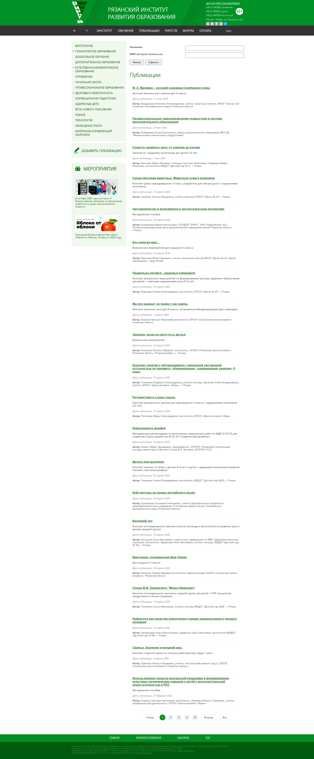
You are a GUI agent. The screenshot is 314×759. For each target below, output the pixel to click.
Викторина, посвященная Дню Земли (159, 557)
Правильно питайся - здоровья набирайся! (163, 273)
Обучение (125, 30)
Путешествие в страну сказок (153, 397)
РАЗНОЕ (80, 115)
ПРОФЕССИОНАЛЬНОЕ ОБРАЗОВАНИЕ (99, 87)
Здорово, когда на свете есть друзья (159, 334)
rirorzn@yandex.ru (143, 753)
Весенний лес (142, 521)
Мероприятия (99, 169)
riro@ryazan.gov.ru (185, 751)
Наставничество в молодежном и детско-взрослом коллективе (178, 209)
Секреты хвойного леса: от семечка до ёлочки (166, 147)
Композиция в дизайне (149, 428)
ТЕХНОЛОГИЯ (83, 120)
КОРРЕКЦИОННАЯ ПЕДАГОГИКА (95, 98)
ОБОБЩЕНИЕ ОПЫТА (88, 125)
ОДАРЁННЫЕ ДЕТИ (87, 104)
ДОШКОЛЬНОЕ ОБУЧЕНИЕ (92, 56)
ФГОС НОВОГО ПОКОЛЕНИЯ (93, 109)
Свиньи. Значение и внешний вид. (157, 647)
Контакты (183, 737)
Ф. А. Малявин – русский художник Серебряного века (171, 87)
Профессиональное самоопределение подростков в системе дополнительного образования (177, 120)
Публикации (149, 30)
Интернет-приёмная (148, 737)
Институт (104, 30)
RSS (208, 737)
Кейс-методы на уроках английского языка (163, 492)
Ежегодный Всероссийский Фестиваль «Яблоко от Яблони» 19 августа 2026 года (98, 236)
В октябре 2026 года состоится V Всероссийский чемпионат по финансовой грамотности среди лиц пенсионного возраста (98, 202)
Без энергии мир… (146, 242)
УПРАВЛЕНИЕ (83, 76)
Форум (188, 30)
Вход (228, 30)
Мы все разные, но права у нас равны (160, 303)
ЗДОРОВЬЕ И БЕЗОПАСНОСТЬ (94, 93)
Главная (114, 737)
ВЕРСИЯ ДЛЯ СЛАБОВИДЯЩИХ (223, 3)
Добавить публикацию (102, 150)
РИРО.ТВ (171, 30)
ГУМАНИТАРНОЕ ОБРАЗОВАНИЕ (95, 51)
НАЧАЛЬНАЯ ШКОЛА (88, 82)
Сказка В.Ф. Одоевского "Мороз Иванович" (163, 587)
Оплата (205, 30)
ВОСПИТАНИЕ (84, 46)
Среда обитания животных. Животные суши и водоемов (173, 178)
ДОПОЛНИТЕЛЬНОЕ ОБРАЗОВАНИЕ (97, 62)
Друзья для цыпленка (148, 461)
